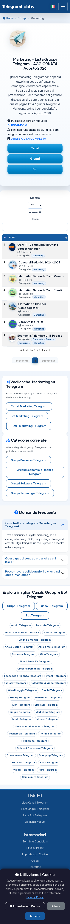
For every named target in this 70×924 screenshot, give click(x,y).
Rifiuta (56, 906)
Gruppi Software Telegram (28, 483)
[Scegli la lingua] (53, 6)
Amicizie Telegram (47, 625)
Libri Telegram (21, 704)
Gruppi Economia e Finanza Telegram (35, 471)
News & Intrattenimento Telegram (35, 726)
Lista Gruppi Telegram (35, 808)
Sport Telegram (49, 762)
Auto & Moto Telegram (51, 646)
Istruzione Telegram (47, 697)
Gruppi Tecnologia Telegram (30, 493)
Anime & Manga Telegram (35, 639)
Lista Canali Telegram (35, 802)
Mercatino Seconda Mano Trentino (41, 290)
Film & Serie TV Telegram (34, 661)
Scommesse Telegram (20, 755)
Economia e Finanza (43, 339)
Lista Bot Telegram (35, 815)
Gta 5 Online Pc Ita (30, 321)
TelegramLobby (18, 6)
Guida (35, 860)
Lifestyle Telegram (46, 704)
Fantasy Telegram (15, 683)
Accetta (35, 916)
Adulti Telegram (21, 625)
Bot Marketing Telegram (27, 416)
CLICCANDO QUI (18, 125)
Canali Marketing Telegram (29, 406)
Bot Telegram (35, 615)
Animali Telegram (55, 632)
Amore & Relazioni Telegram (21, 632)
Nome (11, 237)
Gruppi (22, 18)
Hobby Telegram (20, 697)
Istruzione (24, 343)
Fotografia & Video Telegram (48, 683)
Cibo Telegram (49, 654)
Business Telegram (23, 654)
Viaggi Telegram (23, 769)
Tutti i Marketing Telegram (28, 425)
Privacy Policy (35, 847)
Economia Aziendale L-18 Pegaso (39, 335)
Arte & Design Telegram (19, 646)
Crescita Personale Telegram (35, 668)
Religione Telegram (35, 740)
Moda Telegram (22, 719)
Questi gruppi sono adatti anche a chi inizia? (30, 560)
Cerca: (35, 219)
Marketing (38, 255)
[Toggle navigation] (63, 6)
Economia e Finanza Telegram (22, 676)
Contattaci (35, 867)
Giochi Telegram (52, 690)
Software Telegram (23, 762)
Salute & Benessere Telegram (35, 748)
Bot (35, 169)
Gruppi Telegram (18, 605)
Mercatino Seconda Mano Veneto (41, 276)
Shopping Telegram (51, 755)
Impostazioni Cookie (35, 854)
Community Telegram (35, 777)
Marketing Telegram (47, 712)
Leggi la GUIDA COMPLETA (28, 138)
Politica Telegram (50, 733)
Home (9, 18)
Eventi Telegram (56, 676)
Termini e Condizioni (35, 841)
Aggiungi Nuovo (35, 821)
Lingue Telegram (20, 712)
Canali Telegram (52, 605)
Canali (35, 148)
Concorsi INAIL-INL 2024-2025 (39, 262)
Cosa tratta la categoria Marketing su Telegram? (30, 524)
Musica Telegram (47, 719)
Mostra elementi (35, 205)
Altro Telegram (48, 769)
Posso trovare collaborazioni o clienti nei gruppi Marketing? (32, 573)
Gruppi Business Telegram (28, 460)
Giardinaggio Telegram (22, 690)
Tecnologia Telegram (22, 733)
